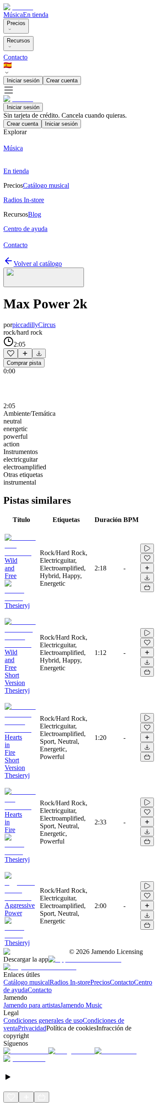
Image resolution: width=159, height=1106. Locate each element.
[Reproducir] (147, 548)
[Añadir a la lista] (25, 353)
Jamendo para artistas (31, 1005)
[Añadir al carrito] (147, 587)
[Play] (43, 277)
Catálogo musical (26, 982)
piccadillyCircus (34, 324)
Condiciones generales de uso (43, 1020)
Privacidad (32, 1028)
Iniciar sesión (23, 80)
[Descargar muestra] (39, 353)
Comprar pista (24, 363)
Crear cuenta (62, 80)
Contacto (15, 57)
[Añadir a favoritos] (10, 353)
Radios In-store (70, 982)
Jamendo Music (81, 1005)
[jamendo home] (18, 7)
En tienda (35, 14)
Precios (16, 23)
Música (13, 14)
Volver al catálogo (38, 263)
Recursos (18, 40)
